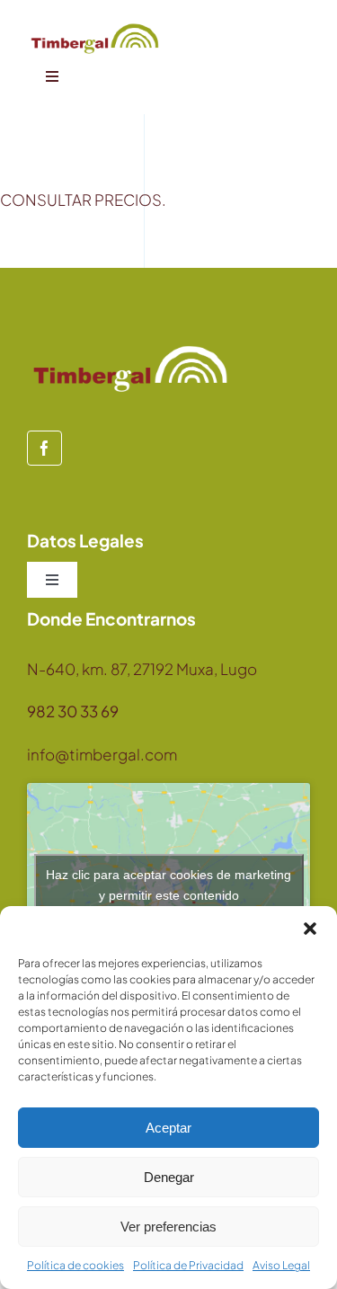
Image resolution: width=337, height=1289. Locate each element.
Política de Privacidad (188, 1265)
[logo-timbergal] (95, 27)
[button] (310, 929)
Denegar (169, 1177)
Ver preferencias (168, 1226)
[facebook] (44, 448)
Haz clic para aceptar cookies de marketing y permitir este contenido (168, 884)
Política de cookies (75, 1265)
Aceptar (168, 1127)
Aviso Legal (281, 1265)
